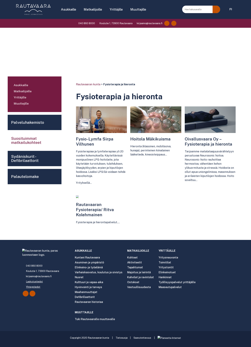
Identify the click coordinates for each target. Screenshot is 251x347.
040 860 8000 (86, 23)
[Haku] (216, 9)
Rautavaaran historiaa (89, 302)
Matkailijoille (93, 9)
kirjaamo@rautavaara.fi (149, 23)
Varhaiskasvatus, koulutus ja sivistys (98, 272)
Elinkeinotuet (167, 272)
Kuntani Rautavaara (87, 257)
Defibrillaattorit (85, 297)
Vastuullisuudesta (139, 287)
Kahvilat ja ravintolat (140, 277)
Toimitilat (165, 262)
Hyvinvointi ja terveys (88, 287)
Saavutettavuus (142, 337)
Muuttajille (138, 9)
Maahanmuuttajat (86, 292)
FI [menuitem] (230, 9)
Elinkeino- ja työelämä (89, 267)
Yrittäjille (116, 9)
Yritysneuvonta (168, 257)
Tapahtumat (135, 267)
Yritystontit (166, 267)
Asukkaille (68, 9)
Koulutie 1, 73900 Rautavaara (115, 23)
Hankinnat (165, 277)
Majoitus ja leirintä (139, 272)
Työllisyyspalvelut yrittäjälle (177, 282)
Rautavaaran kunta (88, 84)
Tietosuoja (122, 337)
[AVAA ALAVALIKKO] (78, 10)
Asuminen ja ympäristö (89, 262)
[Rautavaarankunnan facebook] (166, 23)
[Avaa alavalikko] (57, 85)
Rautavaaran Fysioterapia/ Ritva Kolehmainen (95, 209)
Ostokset (133, 282)
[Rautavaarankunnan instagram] (173, 23)
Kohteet (132, 257)
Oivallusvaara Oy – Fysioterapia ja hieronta (208, 141)
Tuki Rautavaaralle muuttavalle (95, 319)
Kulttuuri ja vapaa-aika (89, 282)
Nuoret (79, 277)
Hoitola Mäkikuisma (150, 138)
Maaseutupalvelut (170, 287)
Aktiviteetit (134, 262)
